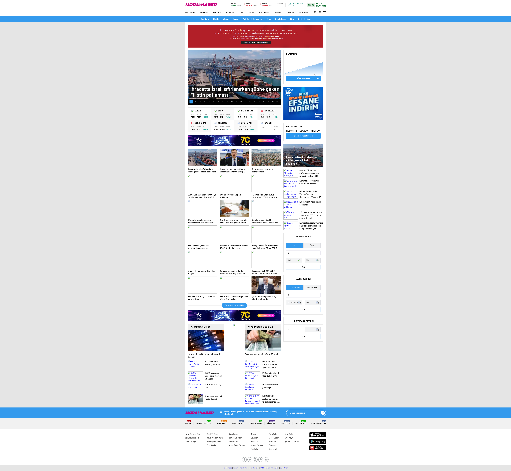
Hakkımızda (227, 468)
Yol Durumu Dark (192, 438)
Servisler (204, 12)
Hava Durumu (238, 422)
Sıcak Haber (274, 449)
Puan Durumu (256, 422)
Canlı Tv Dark (212, 434)
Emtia (300, 19)
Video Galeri (274, 438)
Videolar (278, 12)
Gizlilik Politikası (246, 468)
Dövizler (216, 19)
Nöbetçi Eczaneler (215, 441)
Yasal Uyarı (284, 468)
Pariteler (246, 19)
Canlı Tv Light (191, 441)
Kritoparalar (258, 19)
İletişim (235, 468)
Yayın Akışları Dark (215, 438)
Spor (241, 12)
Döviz (292, 19)
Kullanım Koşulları (272, 468)
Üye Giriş (288, 434)
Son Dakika (190, 12)
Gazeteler (303, 12)
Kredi (308, 19)
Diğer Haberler (280, 19)
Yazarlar (290, 12)
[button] (191, 101)
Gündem (217, 12)
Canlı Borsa (205, 19)
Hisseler (236, 19)
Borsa (269, 19)
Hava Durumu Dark (193, 434)
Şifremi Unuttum (292, 441)
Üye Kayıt (289, 438)
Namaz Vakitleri (203, 422)
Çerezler (256, 468)
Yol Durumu (300, 422)
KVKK (262, 468)
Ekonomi (230, 12)
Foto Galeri (264, 12)
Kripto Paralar (318, 422)
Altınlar (226, 19)
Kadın (251, 12)
